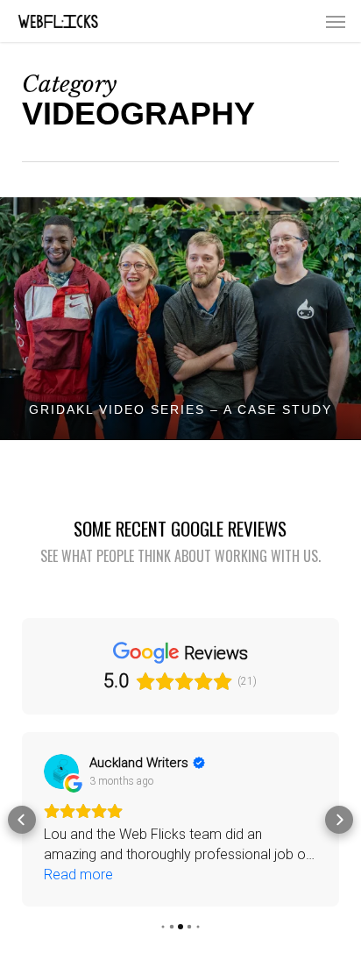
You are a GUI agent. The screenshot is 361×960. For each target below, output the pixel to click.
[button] (335, 21)
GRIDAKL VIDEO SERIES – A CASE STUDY (180, 409)
